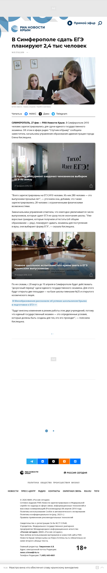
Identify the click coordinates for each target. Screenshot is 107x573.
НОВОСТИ (13, 491)
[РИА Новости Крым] (27, 29)
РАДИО (42, 491)
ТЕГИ (96, 491)
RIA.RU (87, 491)
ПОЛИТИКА (33, 482)
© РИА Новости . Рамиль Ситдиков (23, 107)
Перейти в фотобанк (44, 107)
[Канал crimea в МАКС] (75, 461)
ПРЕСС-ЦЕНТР (28, 491)
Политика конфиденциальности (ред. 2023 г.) (42, 514)
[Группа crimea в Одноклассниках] (64, 461)
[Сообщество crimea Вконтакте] (42, 461)
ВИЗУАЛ (75, 482)
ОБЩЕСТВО (46, 482)
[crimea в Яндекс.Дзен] (53, 461)
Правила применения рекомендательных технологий (46, 517)
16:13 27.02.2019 (18, 52)
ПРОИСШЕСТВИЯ (61, 482)
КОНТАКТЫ (54, 491)
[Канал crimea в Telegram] (31, 461)
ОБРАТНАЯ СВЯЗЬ (72, 491)
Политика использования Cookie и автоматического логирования (52, 511)
